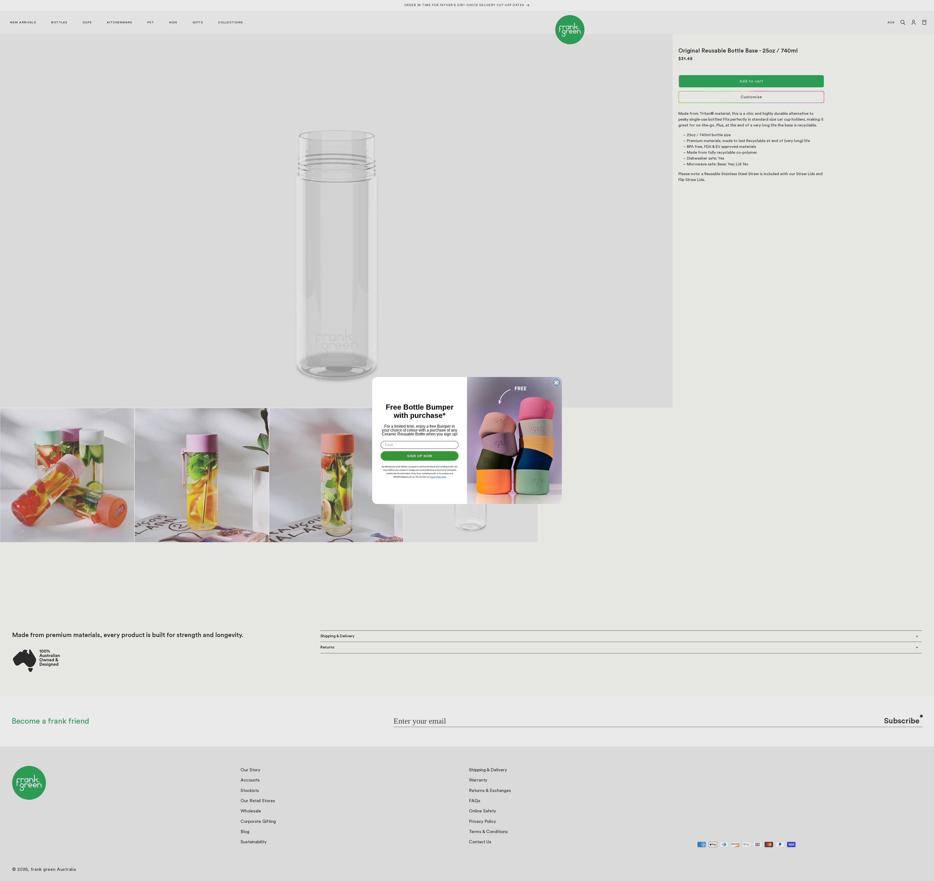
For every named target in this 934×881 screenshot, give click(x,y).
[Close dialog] (556, 382)
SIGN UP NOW (419, 456)
